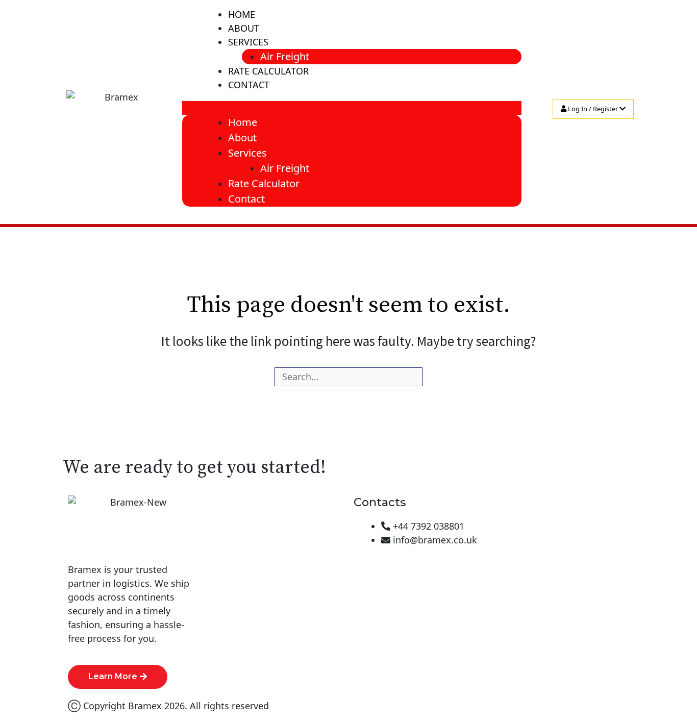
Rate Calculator (268, 71)
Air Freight (284, 56)
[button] (351, 108)
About (243, 28)
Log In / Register (592, 108)
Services (248, 42)
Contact (248, 85)
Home (241, 14)
